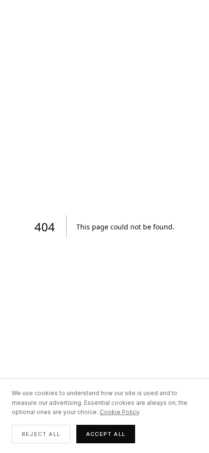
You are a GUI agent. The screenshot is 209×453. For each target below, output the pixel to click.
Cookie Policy (119, 412)
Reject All (41, 434)
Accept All (105, 434)
